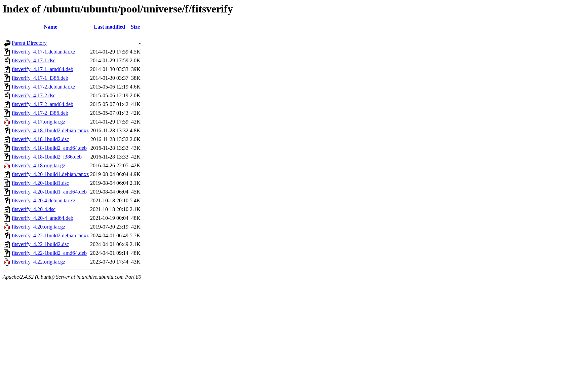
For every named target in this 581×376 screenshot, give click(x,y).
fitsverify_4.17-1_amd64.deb (42, 69)
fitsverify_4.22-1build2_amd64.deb (49, 253)
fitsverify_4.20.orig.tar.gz (38, 227)
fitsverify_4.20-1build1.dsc (40, 183)
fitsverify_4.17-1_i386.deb (40, 78)
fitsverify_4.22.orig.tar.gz (38, 262)
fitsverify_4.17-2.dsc (33, 95)
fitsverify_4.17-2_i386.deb (40, 113)
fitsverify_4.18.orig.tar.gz (38, 165)
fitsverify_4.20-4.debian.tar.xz (43, 200)
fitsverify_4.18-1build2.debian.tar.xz (50, 130)
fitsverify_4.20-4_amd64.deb (42, 218)
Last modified (109, 27)
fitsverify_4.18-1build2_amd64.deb (49, 148)
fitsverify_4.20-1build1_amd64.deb (49, 192)
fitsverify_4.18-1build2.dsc (40, 139)
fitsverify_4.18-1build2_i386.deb (47, 157)
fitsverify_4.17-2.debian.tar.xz (43, 87)
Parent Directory (29, 43)
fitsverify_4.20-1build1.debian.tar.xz (50, 174)
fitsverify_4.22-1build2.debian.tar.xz (50, 235)
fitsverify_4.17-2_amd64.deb (42, 104)
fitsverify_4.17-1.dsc (33, 60)
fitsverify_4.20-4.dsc (33, 209)
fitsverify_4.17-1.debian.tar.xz (43, 52)
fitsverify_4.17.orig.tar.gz (38, 122)
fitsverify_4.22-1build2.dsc (40, 244)
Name (50, 27)
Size (135, 27)
